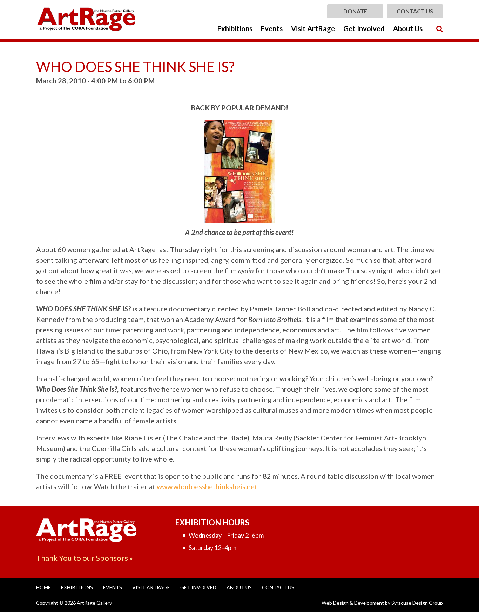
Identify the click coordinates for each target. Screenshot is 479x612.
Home (43, 587)
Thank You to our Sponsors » (84, 558)
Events (272, 28)
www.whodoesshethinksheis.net (207, 486)
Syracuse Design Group (417, 603)
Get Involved (364, 28)
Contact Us (415, 11)
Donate (355, 11)
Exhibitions (234, 28)
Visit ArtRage (313, 28)
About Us (408, 28)
